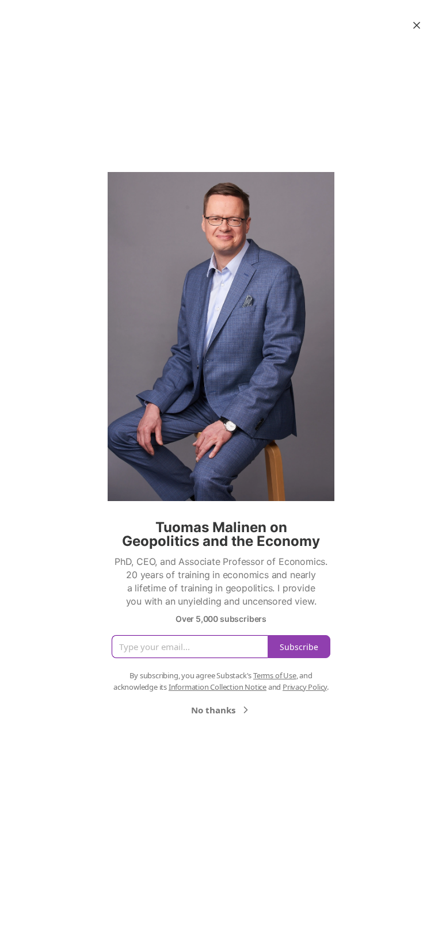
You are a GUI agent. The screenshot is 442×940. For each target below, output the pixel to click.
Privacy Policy (305, 687)
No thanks (213, 710)
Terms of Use (274, 675)
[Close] (416, 25)
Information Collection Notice (217, 687)
